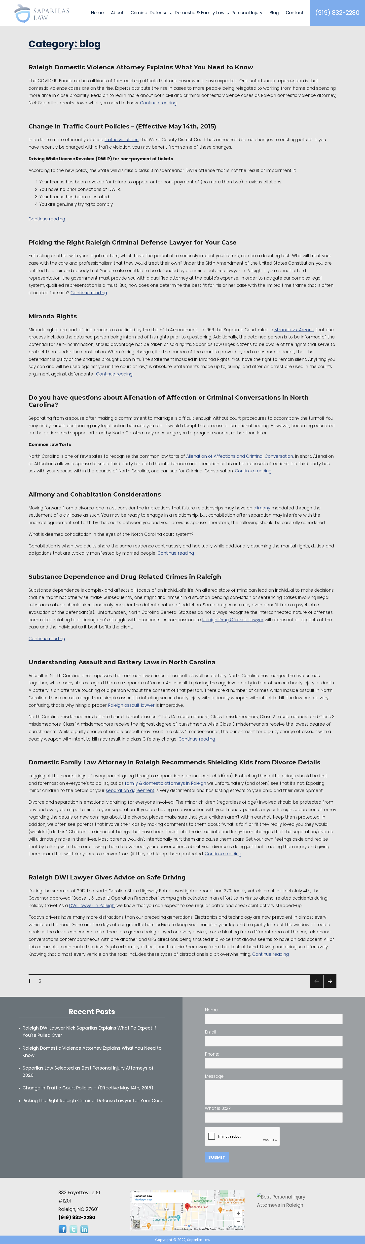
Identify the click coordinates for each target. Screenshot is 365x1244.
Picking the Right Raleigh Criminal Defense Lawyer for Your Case (133, 242)
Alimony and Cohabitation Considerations (95, 494)
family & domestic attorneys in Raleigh (165, 783)
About (117, 13)
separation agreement (130, 790)
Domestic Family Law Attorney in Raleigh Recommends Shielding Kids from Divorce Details (174, 762)
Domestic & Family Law (199, 13)
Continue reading (158, 103)
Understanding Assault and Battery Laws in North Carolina (122, 662)
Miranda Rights (53, 316)
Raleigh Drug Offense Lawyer (232, 620)
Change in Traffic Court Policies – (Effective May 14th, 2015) (122, 126)
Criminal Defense (149, 13)
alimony (262, 508)
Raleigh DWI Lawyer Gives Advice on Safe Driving (107, 877)
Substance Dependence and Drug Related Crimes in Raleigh (125, 576)
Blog (274, 13)
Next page (329, 987)
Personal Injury (246, 13)
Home (97, 13)
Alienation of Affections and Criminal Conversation (239, 456)
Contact (295, 13)
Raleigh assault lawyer (131, 705)
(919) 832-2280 (337, 13)
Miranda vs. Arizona (294, 330)
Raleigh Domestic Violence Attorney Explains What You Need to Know (141, 67)
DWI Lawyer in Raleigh (91, 906)
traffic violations (121, 140)
